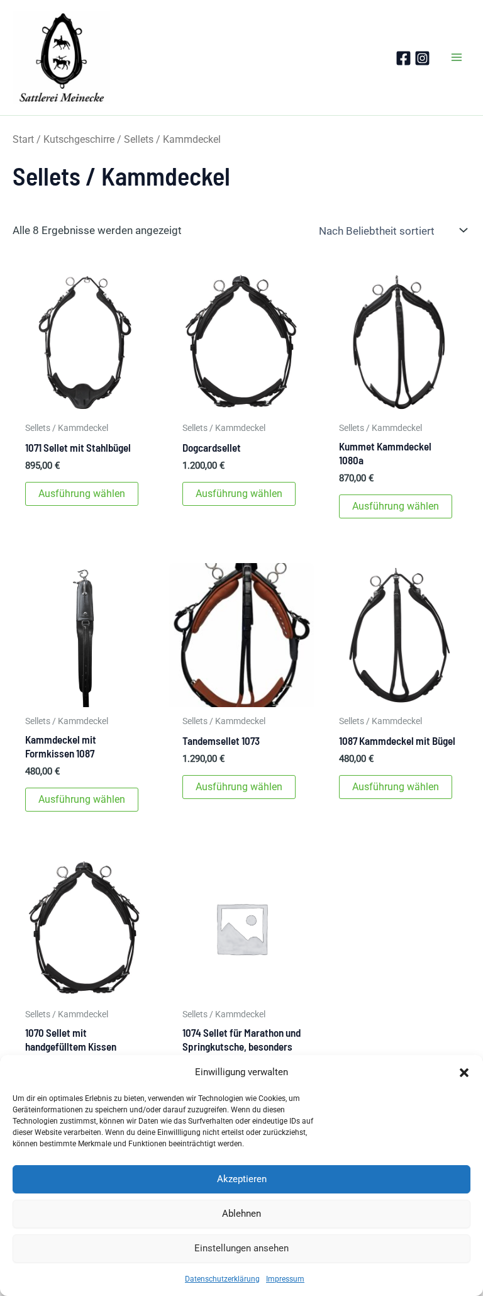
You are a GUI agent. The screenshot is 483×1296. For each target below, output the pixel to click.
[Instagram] (422, 58)
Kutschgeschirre (78, 139)
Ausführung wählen (81, 494)
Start (23, 139)
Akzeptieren (242, 1179)
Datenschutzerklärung (222, 1279)
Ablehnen (241, 1213)
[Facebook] (403, 58)
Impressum (285, 1279)
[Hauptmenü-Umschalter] (456, 57)
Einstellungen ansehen (241, 1248)
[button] (464, 1072)
